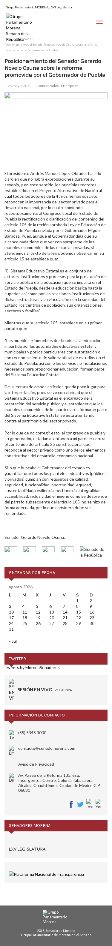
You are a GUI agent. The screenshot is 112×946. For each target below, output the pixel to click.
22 (78, 617)
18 (24, 617)
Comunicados (47, 85)
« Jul (13, 641)
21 (65, 617)
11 (24, 611)
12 (38, 611)
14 (65, 611)
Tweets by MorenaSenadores (32, 667)
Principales (70, 85)
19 (38, 617)
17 (11, 617)
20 (51, 617)
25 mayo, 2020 (19, 85)
